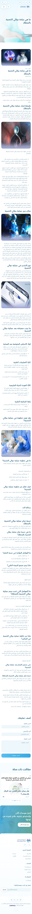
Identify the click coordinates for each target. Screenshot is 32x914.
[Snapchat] (20, 2)
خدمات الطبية (28, 869)
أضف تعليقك (27, 739)
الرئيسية (29, 854)
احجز (29, 702)
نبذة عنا (14, 854)
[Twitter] (26, 2)
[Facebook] (29, 2)
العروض (29, 872)
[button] (3, 787)
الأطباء (14, 856)
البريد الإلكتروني (27, 731)
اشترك (4, 890)
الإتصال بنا (28, 880)
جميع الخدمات (28, 867)
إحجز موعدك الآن (24, 825)
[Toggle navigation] (3, 6)
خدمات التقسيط (27, 856)
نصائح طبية (28, 859)
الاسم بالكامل (27, 724)
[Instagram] (23, 2)
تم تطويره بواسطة (13, 904)
